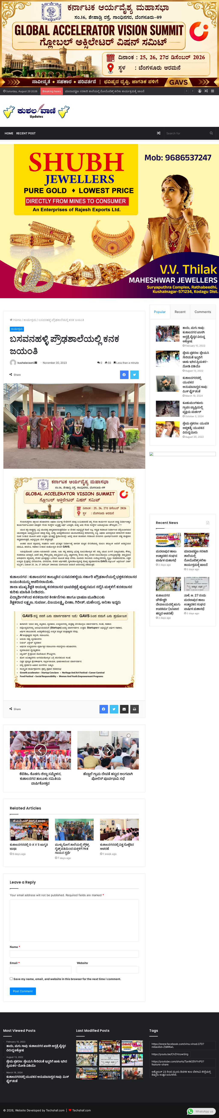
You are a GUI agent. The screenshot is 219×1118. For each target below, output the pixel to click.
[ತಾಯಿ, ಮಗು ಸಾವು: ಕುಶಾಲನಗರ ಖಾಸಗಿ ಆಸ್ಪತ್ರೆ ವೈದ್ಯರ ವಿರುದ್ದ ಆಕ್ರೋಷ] (167, 334)
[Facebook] (124, 375)
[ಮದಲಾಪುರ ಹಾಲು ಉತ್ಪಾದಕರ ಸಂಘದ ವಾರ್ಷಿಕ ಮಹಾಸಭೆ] (168, 540)
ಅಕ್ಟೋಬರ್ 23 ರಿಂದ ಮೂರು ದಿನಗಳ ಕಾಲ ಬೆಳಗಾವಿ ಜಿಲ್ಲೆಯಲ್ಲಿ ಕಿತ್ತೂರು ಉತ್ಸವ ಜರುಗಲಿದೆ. (181, 1073)
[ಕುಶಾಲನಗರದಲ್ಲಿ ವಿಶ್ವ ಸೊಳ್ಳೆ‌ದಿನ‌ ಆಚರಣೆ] (119, 830)
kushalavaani (26, 362)
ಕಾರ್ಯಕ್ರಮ (30, 320)
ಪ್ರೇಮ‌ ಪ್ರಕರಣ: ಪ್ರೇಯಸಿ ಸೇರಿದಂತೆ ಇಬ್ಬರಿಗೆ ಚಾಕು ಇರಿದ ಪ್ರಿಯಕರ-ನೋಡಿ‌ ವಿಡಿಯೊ (196, 359)
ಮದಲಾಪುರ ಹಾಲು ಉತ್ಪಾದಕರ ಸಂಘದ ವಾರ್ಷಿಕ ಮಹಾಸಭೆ (166, 555)
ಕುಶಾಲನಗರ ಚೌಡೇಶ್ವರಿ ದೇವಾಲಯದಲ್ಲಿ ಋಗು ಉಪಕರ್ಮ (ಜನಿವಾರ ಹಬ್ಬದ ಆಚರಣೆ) (168, 604)
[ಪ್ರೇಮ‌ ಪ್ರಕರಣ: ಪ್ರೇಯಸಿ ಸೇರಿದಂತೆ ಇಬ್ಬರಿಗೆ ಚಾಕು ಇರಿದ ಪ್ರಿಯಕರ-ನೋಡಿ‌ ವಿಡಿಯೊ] (167, 359)
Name (15, 947)
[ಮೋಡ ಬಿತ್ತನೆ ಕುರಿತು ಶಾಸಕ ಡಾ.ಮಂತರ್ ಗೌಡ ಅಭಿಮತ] (86, 1073)
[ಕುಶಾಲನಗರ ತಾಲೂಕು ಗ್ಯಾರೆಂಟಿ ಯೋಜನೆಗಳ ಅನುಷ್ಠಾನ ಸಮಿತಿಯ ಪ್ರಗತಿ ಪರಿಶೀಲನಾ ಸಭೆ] (86, 1046)
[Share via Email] (124, 709)
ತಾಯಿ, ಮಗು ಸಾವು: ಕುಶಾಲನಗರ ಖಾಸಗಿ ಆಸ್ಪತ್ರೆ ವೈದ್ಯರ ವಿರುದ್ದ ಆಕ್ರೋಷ (194, 334)
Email (15, 963)
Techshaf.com (81, 1110)
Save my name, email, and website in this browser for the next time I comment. (67, 979)
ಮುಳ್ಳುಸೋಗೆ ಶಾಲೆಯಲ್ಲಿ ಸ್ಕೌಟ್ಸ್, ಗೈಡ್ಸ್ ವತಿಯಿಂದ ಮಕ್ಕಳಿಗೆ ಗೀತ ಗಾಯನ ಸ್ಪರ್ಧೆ (72, 848)
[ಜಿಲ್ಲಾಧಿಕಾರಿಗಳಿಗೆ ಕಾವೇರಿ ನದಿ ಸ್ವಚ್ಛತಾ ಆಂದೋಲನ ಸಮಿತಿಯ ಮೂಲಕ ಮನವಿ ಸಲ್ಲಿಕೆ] (132, 1073)
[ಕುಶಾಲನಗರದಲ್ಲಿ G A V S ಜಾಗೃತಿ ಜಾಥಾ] (29, 830)
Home (9, 133)
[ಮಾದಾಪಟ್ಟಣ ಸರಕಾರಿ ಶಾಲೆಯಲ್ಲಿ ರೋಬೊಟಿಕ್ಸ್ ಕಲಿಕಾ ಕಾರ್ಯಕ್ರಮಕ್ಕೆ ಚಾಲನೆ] (196, 540)
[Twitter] (134, 375)
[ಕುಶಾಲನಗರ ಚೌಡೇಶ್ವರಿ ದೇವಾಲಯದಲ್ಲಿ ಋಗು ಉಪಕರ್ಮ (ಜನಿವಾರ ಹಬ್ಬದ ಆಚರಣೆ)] (168, 584)
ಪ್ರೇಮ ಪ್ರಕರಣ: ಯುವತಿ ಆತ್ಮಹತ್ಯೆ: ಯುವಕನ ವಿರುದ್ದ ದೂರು (196, 427)
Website (82, 963)
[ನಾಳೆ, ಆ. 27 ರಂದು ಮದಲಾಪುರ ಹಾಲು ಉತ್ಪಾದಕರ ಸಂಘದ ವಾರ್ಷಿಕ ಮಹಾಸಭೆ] (196, 584)
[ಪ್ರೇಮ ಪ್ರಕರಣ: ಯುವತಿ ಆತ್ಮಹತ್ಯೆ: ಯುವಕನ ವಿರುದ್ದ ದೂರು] (167, 429)
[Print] (134, 709)
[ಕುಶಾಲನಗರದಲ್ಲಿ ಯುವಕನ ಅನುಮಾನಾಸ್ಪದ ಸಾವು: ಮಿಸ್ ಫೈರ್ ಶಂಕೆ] (167, 384)
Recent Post (26, 133)
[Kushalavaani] (36, 111)
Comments (203, 312)
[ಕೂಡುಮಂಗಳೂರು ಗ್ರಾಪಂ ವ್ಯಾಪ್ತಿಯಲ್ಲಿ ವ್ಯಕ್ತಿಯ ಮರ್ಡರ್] (167, 409)
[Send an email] (35, 362)
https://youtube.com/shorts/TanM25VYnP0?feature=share (178, 1063)
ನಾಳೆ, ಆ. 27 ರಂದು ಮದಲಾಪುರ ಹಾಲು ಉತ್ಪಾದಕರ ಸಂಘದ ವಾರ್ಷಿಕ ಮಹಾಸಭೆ (195, 602)
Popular (160, 312)
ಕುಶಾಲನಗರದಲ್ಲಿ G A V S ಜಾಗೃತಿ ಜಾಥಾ (29, 846)
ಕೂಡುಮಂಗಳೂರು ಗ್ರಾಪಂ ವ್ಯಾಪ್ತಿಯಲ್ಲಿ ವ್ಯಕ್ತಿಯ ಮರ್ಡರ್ (193, 407)
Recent (180, 312)
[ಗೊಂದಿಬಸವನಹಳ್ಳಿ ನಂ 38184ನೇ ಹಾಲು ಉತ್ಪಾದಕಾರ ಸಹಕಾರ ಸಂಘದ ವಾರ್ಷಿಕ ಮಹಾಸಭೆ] (132, 1060)
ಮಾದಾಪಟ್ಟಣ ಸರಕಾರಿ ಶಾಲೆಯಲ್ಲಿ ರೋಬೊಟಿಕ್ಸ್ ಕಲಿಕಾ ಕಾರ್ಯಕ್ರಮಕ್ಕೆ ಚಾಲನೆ (104, 91)
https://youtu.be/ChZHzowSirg (170, 1054)
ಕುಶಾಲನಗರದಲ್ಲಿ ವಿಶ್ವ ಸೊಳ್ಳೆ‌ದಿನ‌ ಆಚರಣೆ (117, 846)
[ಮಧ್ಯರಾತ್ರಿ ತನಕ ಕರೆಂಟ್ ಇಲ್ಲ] (109, 1073)
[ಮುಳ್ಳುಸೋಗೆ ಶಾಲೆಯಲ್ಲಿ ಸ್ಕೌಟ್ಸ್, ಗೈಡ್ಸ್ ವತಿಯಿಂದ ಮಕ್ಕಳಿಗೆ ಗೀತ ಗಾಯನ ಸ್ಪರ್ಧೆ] (74, 830)
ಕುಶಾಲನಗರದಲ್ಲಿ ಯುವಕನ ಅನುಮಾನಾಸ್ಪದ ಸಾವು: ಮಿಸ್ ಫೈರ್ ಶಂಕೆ (195, 384)
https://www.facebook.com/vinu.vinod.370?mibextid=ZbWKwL (178, 1045)
